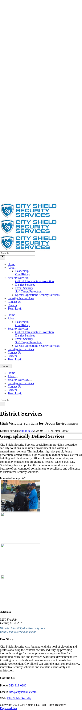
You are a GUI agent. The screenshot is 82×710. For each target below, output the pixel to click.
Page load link (8, 708)
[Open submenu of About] (16, 377)
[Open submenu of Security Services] (29, 380)
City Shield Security (19, 698)
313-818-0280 (17, 685)
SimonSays (26, 430)
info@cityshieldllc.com (22, 691)
